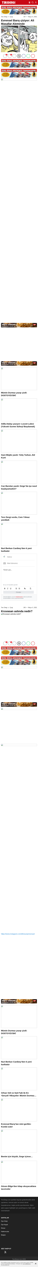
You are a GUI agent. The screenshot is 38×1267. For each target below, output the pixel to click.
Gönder (18, 592)
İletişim (3, 1235)
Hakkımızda (5, 1231)
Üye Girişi (4, 1221)
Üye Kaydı (4, 1224)
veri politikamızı (27, 1263)
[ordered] (16, 588)
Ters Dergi (4, 16)
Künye (3, 1228)
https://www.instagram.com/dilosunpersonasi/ (18, 934)
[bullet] (19, 588)
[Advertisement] (19, 306)
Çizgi (11, 16)
